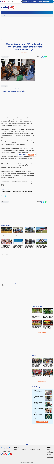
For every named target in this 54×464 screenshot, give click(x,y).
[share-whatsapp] (46, 57)
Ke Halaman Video (42, 332)
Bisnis (15, 449)
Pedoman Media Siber (50, 452)
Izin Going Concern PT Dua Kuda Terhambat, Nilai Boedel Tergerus (36, 1)
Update (31, 154)
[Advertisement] (29, 13)
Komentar (5, 56)
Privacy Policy (49, 455)
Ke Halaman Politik (42, 381)
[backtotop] (27, 445)
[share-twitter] (44, 57)
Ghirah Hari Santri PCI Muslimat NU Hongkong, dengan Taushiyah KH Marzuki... (48, 316)
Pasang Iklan (49, 451)
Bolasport (24, 449)
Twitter (9, 455)
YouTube (12, 455)
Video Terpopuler (37, 306)
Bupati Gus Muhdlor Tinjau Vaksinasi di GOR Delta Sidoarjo (17, 191)
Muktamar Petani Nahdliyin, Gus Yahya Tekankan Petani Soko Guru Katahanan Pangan (39, 404)
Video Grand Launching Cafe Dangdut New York (36, 327)
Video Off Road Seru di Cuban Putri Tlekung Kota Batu (36, 316)
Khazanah (16, 451)
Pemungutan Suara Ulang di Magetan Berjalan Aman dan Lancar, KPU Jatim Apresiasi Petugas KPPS (36, 365)
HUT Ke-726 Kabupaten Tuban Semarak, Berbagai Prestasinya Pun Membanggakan (38, 392)
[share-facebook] (42, 57)
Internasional (32, 449)
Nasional (23, 451)
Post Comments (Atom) (13, 283)
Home (3, 1)
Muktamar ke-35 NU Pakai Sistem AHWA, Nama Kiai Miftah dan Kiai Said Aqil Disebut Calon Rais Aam (39, 416)
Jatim (3, 195)
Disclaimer (49, 454)
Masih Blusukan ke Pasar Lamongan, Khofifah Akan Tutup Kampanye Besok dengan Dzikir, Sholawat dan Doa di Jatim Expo (48, 377)
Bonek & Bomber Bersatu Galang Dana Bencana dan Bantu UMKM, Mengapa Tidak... (48, 327)
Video (5, 15)
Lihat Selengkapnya (42, 421)
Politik (34, 356)
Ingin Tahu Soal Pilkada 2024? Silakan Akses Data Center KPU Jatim (36, 376)
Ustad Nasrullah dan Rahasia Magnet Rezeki (38, 410)
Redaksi (48, 449)
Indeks (4, 12)
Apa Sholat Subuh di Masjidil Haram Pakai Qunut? (38, 397)
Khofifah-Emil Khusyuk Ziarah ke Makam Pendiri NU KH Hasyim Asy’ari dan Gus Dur (48, 365)
